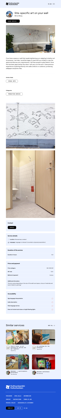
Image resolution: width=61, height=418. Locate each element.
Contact (12, 227)
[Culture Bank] (15, 391)
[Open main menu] (54, 3)
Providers (9, 395)
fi (48, 3)
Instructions (17, 399)
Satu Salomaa (14, 374)
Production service (14, 94)
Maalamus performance (43, 371)
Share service (11, 22)
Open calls (17, 395)
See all (50, 325)
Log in (19, 408)
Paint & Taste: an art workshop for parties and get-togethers (18, 347)
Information (27, 395)
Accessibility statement (25, 402)
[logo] (13, 4)
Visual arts (12, 81)
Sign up (10, 408)
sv (50, 3)
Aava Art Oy (13, 350)
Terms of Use (28, 399)
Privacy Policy (10, 402)
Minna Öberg (18, 16)
